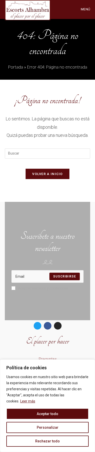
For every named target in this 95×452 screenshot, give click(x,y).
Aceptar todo (47, 414)
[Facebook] (47, 326)
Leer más (27, 401)
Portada (15, 67)
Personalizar (48, 427)
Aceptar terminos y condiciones (43, 288)
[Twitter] (37, 326)
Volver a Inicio (47, 174)
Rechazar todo (47, 441)
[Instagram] (58, 326)
